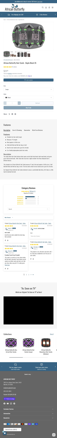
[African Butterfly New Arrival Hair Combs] (11, 343)
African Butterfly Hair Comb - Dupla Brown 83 (15, 247)
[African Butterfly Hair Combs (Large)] (28, 343)
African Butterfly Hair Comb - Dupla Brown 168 (15, 224)
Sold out (37, 103)
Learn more (39, 2)
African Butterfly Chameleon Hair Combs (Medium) (45, 352)
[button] (49, 7)
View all (51, 334)
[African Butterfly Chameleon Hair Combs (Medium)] (45, 343)
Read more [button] (7, 265)
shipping (10, 73)
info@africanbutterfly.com (10, 388)
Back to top (28, 374)
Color (5, 94)
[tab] (7, 130)
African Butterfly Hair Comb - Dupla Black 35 (15, 19)
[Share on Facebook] (12, 114)
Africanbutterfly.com (8, 60)
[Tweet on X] (9, 114)
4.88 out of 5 (32, 191)
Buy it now (28, 108)
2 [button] (26, 275)
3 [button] (28, 275)
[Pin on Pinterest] (15, 114)
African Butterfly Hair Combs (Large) (28, 351)
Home (5, 19)
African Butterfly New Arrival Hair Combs (11, 351)
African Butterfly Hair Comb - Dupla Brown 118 (40, 243)
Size (5, 86)
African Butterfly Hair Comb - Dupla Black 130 (40, 224)
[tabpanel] (28, 153)
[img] (9, 226)
